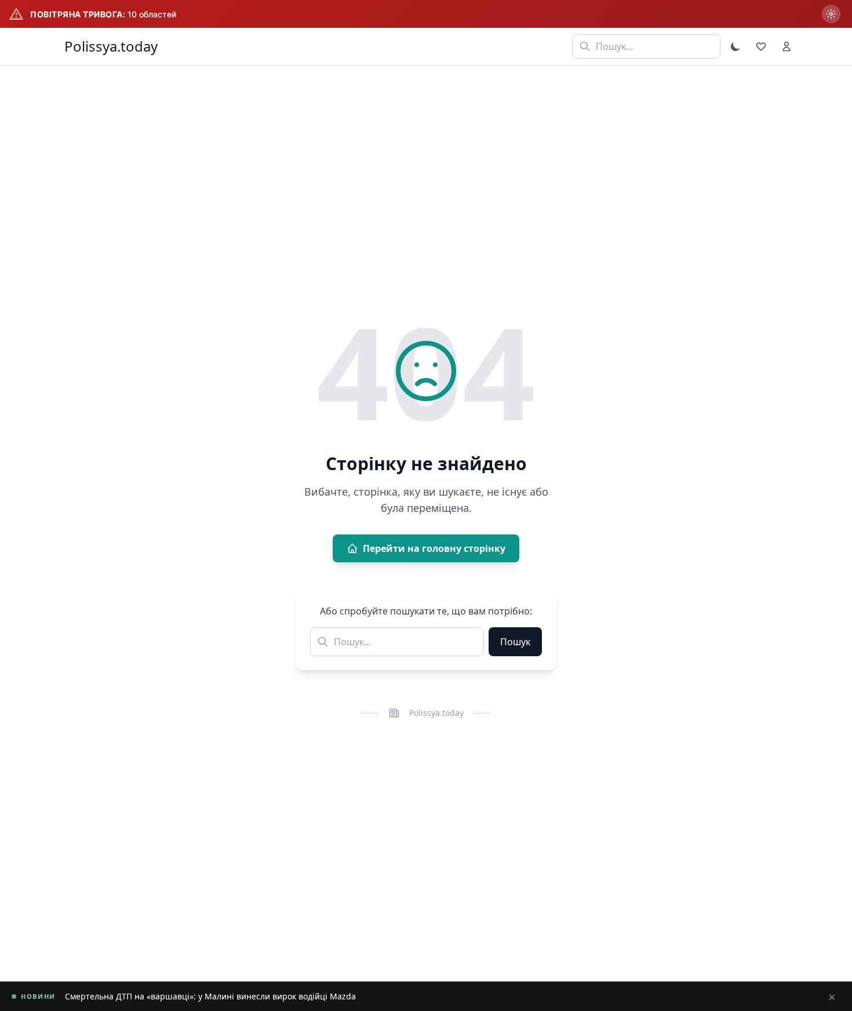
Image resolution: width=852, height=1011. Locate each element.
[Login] (786, 46)
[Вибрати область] (831, 14)
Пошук (515, 641)
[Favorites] (761, 46)
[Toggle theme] (735, 46)
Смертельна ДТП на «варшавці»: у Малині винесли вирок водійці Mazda (210, 996)
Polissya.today (111, 46)
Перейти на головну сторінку (434, 548)
